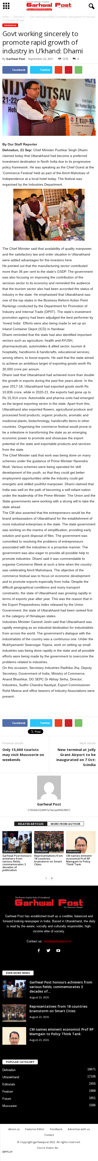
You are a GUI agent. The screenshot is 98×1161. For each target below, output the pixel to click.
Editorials (8, 1084)
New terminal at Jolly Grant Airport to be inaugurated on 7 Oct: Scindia (76, 757)
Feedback (56, 1129)
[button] (90, 6)
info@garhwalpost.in (57, 941)
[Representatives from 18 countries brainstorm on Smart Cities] (49, 842)
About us (14, 1129)
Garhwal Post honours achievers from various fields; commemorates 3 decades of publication (16, 863)
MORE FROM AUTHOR (65, 824)
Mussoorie (9, 1106)
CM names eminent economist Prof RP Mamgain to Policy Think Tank (79, 860)
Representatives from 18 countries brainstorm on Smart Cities (48, 860)
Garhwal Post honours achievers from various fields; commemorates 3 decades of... (60, 987)
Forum (6, 1098)
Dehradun (10, 25)
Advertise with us (79, 1129)
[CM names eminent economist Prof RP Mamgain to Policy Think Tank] (81, 842)
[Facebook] (40, 951)
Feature (7, 1091)
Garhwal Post (15, 59)
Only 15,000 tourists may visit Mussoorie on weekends (23, 754)
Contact (49, 1135)
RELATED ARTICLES (31, 824)
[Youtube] (58, 951)
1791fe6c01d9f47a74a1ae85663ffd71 (49, 810)
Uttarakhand (10, 1077)
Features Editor (34, 1129)
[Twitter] (49, 951)
